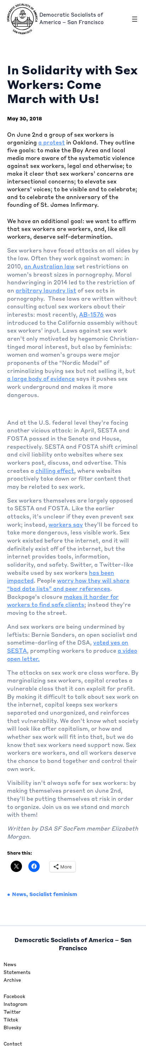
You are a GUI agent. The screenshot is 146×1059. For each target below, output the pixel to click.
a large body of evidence (41, 379)
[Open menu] (134, 19)
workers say (66, 525)
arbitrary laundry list (46, 291)
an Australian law (49, 267)
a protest (51, 143)
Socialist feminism (53, 894)
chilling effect (54, 471)
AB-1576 (91, 315)
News (19, 894)
